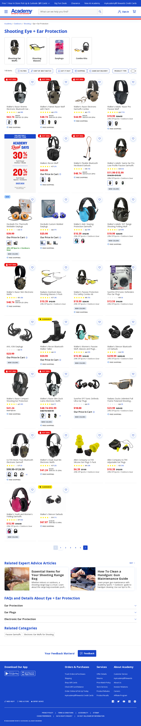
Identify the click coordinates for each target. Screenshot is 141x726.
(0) (122, 297)
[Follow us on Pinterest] (135, 701)
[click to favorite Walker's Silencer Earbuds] (66, 489)
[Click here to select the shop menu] (6, 11)
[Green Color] (49, 122)
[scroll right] (133, 71)
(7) (55, 404)
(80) (122, 229)
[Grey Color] (15, 122)
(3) (21, 465)
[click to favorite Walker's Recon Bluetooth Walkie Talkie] (66, 322)
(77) (88, 112)
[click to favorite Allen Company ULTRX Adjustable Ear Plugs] (133, 435)
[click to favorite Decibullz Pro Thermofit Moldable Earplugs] (32, 199)
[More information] (60, 174)
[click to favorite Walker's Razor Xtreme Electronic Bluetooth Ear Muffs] (32, 82)
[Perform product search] (100, 11)
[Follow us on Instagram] (129, 701)
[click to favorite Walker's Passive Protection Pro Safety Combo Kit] (99, 267)
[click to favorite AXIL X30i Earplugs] (32, 322)
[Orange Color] (110, 183)
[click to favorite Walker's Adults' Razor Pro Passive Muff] (133, 82)
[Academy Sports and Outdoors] (22, 11)
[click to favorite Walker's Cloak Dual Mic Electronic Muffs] (66, 435)
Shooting (27, 24)
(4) (55, 352)
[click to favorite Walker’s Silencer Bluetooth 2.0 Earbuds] (133, 322)
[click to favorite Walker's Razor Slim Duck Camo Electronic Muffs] (66, 374)
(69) (88, 229)
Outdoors (18, 24)
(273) (55, 112)
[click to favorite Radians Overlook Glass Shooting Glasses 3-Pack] (66, 267)
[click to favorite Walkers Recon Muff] (66, 138)
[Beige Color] (42, 122)
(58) (21, 520)
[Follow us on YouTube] (124, 701)
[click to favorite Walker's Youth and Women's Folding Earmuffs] (32, 489)
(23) (55, 465)
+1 (60, 416)
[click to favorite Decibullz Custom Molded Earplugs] (66, 199)
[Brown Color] (22, 474)
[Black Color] (9, 122)
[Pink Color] (82, 241)
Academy (8, 24)
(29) (88, 465)
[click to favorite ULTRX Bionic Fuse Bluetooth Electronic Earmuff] (32, 435)
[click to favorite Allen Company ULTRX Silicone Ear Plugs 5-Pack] (99, 435)
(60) (21, 112)
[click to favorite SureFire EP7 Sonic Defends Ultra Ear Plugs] (99, 374)
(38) (122, 352)
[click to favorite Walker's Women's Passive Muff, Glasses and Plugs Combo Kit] (99, 322)
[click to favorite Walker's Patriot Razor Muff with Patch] (66, 82)
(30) (122, 465)
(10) (88, 169)
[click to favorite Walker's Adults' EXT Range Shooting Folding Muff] (133, 199)
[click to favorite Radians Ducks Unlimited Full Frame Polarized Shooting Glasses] (133, 374)
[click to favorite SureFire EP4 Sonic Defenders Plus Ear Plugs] (133, 267)
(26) (21, 297)
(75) (88, 297)
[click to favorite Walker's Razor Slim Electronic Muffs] (32, 267)
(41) (55, 229)
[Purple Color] (116, 183)
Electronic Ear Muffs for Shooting (39, 634)
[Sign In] (119, 11)
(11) (55, 517)
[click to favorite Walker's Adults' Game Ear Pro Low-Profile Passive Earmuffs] (133, 138)
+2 (26, 474)
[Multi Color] (49, 415)
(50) (88, 352)
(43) (21, 404)
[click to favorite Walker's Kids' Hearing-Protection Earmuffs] (99, 199)
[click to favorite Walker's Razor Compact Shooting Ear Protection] (32, 374)
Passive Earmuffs (13, 634)
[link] (55, 547)
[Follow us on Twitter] (118, 701)
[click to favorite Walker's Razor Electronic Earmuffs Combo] (99, 82)
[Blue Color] (122, 183)
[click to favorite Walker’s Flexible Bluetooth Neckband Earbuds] (99, 138)
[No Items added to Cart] (134, 11)
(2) (21, 229)
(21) (55, 166)
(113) (123, 112)
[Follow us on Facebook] (113, 701)
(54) (122, 169)
